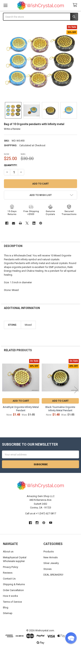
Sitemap (7, 613)
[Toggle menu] (5, 5)
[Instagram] (37, 523)
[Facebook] (7, 223)
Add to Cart (21, 400)
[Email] (13, 223)
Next (76, 390)
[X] (27, 223)
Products (48, 551)
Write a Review (12, 128)
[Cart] (75, 5)
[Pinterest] (40, 223)
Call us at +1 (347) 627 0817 (40, 513)
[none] (40, 61)
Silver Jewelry (51, 563)
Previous (5, 390)
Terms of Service (12, 601)
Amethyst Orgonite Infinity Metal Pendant (21, 409)
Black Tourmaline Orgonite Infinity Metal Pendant (60, 409)
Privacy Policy (10, 567)
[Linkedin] (34, 223)
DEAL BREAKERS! (53, 574)
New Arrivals (50, 557)
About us (8, 551)
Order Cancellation (13, 590)
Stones (47, 569)
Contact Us (9, 578)
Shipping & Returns (14, 584)
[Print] (20, 223)
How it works (10, 595)
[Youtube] (50, 523)
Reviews (7, 572)
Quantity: (10, 165)
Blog (5, 607)
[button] (40, 195)
